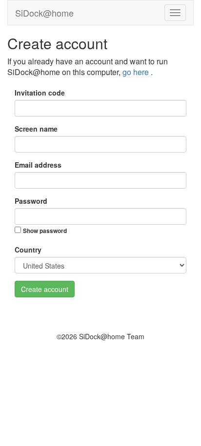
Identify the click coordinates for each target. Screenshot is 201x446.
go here (136, 72)
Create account (44, 289)
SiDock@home (44, 12)
